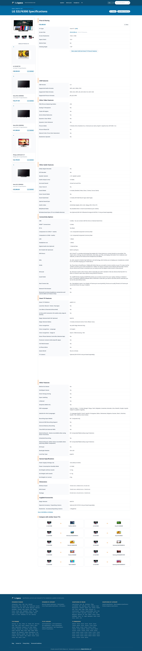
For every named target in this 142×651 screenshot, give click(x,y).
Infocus (32, 625)
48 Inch (77, 635)
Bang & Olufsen (15, 606)
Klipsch (86, 607)
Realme (98, 607)
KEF (28, 606)
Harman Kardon (75, 611)
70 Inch (78, 623)
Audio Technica (75, 604)
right (33, 37)
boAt (21, 611)
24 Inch (73, 632)
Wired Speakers (60, 604)
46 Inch (77, 632)
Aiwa (31, 609)
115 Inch (78, 629)
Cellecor (35, 609)
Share (127, 24)
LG (21, 8)
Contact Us (18, 643)
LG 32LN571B (16, 66)
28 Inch (94, 634)
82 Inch (73, 627)
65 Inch (82, 623)
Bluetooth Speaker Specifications (49, 604)
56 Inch (86, 627)
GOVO (35, 612)
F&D (24, 607)
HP (83, 614)
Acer (37, 632)
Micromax (37, 623)
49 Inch (86, 635)
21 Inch (94, 632)
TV (82, 2)
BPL (33, 623)
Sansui (23, 625)
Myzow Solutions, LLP (86, 649)
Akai (17, 637)
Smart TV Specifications (57, 625)
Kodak (13, 630)
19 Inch (98, 635)
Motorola (19, 629)
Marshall (30, 604)
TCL (33, 611)
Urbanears (81, 607)
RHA (98, 611)
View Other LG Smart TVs (123, 11)
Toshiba (29, 623)
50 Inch (73, 635)
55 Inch (90, 632)
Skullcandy (23, 614)
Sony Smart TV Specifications (20, 97)
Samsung (34, 614)
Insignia (26, 632)
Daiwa (32, 630)
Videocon (27, 625)
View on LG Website (45, 512)
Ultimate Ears (15, 604)
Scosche (37, 606)
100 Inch (87, 625)
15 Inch (98, 632)
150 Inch (88, 629)
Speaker (62, 2)
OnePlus (94, 607)
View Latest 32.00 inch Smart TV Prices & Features (84, 51)
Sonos (20, 604)
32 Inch (94, 623)
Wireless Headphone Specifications (110, 606)
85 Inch (78, 625)
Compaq (19, 609)
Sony (26, 604)
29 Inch (73, 634)
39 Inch (98, 634)
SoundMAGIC (75, 606)
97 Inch (82, 637)
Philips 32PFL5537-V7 (19, 155)
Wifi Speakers (62, 606)
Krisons (13, 611)
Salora (36, 625)
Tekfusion (93, 606)
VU (26, 623)
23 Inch (86, 634)
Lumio (23, 637)
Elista (23, 609)
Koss (90, 607)
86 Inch (95, 625)
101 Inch (74, 630)
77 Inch (91, 625)
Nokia (86, 609)
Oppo (83, 609)
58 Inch (94, 627)
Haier (13, 625)
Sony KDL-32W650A (18, 125)
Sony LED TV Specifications (19, 186)
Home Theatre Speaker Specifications (50, 606)
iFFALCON (18, 630)
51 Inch (77, 634)
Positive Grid (32, 606)
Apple (17, 612)
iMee (33, 634)
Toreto (30, 611)
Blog (13, 643)
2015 (76, 28)
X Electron (14, 635)
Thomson (14, 629)
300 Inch (83, 629)
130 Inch (74, 629)
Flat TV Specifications (58, 627)
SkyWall (23, 634)
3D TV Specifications (46, 625)
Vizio (21, 606)
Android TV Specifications (47, 629)
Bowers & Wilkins (29, 612)
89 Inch (96, 629)
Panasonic (82, 611)
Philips (36, 611)
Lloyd (19, 625)
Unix (30, 614)
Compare (114, 11)
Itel (17, 632)
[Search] (129, 3)
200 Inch (74, 623)
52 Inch (81, 627)
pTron (18, 614)
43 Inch (81, 634)
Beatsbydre (22, 612)
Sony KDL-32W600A (18, 95)
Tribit (23, 604)
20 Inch (81, 635)
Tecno (76, 609)
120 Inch (74, 625)
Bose (19, 607)
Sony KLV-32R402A (18, 184)
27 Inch (87, 630)
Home (13, 8)
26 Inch (90, 634)
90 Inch (86, 637)
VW (18, 635)
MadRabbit (25, 611)
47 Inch (86, 632)
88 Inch (90, 635)
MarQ (80, 609)
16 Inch (82, 625)
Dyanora (27, 609)
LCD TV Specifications (57, 623)
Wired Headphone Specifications (121, 604)
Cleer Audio (84, 612)
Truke (73, 612)
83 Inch (90, 627)
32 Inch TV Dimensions (82, 32)
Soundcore (14, 607)
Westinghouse (32, 632)
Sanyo (25, 630)
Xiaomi (77, 618)
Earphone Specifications (107, 604)
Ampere (24, 606)
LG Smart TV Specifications (19, 68)
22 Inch (95, 630)
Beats (97, 606)
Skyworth (14, 632)
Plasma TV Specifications (47, 627)
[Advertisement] (84, 65)
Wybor (36, 630)
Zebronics (37, 607)
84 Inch (94, 635)
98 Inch (77, 627)
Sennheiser (14, 609)
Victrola (27, 607)
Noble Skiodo (18, 627)
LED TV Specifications (46, 623)
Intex (16, 625)
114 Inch (78, 630)
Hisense (13, 612)
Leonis (37, 635)
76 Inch (92, 629)
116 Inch (83, 630)
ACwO (13, 614)
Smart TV (18, 8)
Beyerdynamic (75, 607)
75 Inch (91, 630)
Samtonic (22, 635)
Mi (27, 614)
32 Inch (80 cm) (73, 32)
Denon (88, 606)
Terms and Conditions (36, 643)
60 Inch (86, 623)
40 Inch (90, 623)
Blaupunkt (32, 607)
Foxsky (17, 611)
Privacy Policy (26, 643)
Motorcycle (69, 2)
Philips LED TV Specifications (20, 156)
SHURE (79, 612)
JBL (21, 607)
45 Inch (73, 637)
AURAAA (14, 634)
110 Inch (78, 637)
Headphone (76, 2)
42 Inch (81, 632)
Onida (13, 627)
